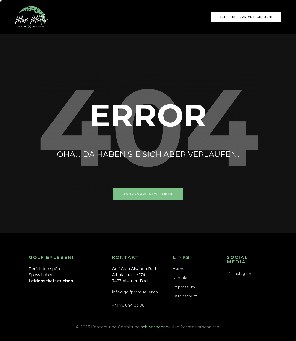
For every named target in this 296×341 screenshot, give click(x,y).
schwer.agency (155, 327)
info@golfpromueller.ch (135, 292)
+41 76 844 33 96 (128, 305)
